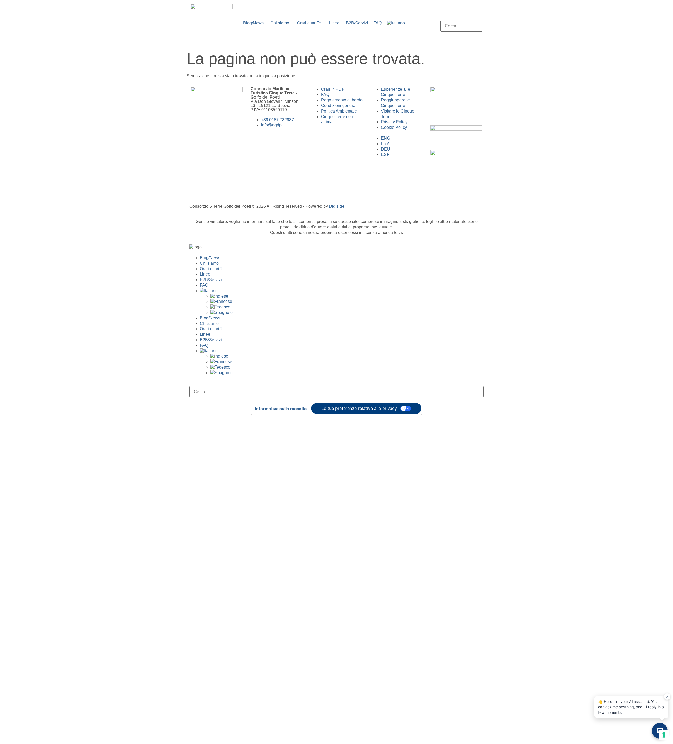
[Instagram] (211, 146)
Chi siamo (209, 263)
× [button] (667, 696)
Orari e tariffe (212, 269)
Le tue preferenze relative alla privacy (359, 408)
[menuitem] (395, 23)
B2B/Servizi (211, 279)
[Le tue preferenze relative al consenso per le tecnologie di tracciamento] (664, 735)
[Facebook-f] (197, 146)
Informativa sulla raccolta (281, 408)
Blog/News (210, 258)
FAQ (204, 285)
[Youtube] (225, 146)
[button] (461, 18)
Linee (205, 274)
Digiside (336, 206)
